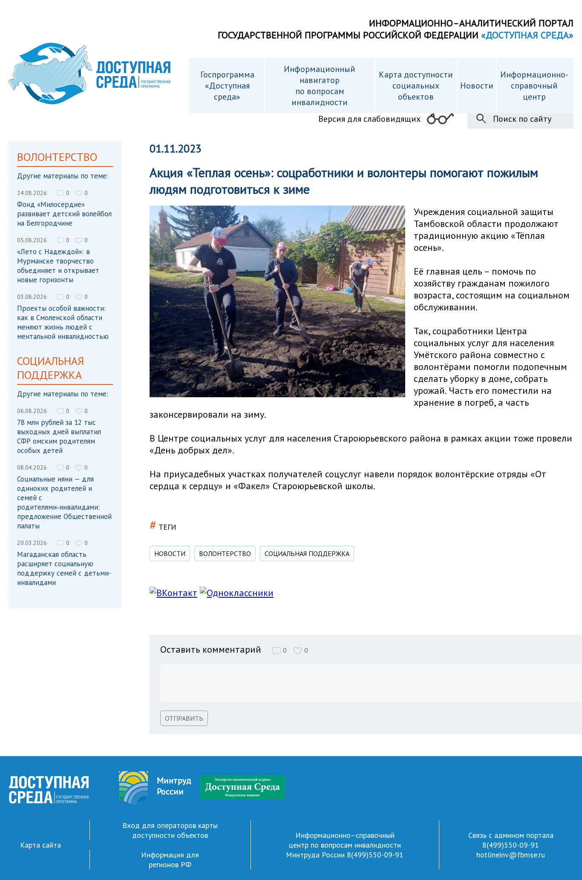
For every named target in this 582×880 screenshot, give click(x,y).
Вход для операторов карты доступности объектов (170, 830)
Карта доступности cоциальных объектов (416, 85)
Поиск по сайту (522, 118)
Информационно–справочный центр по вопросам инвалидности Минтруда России (343, 845)
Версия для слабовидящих (369, 118)
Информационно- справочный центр (534, 85)
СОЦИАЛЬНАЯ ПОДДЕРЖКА (307, 553)
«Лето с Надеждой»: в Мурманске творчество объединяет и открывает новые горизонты (58, 265)
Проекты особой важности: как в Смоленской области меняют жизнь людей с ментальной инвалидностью (63, 322)
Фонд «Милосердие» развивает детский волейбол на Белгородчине (64, 214)
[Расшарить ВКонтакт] (173, 593)
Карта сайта (40, 845)
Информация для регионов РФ (170, 859)
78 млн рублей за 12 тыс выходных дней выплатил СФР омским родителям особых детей (59, 436)
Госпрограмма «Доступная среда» (227, 85)
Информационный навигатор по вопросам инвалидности (319, 85)
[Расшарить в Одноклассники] (237, 593)
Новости (476, 85)
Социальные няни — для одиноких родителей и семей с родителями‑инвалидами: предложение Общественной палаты (64, 502)
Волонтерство (225, 553)
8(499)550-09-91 (375, 855)
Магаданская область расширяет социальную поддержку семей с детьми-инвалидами (64, 568)
